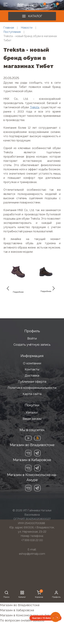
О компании (32, 363)
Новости (26, 27)
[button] (9, 290)
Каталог (35, 16)
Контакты (32, 369)
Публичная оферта (32, 381)
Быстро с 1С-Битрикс (43, 617)
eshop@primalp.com (32, 553)
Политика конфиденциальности (32, 388)
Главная (8, 27)
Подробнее (18, 292)
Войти (32, 338)
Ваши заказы (32, 418)
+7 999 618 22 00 (32, 540)
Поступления (12, 31)
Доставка (32, 375)
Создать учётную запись (32, 344)
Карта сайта (32, 394)
